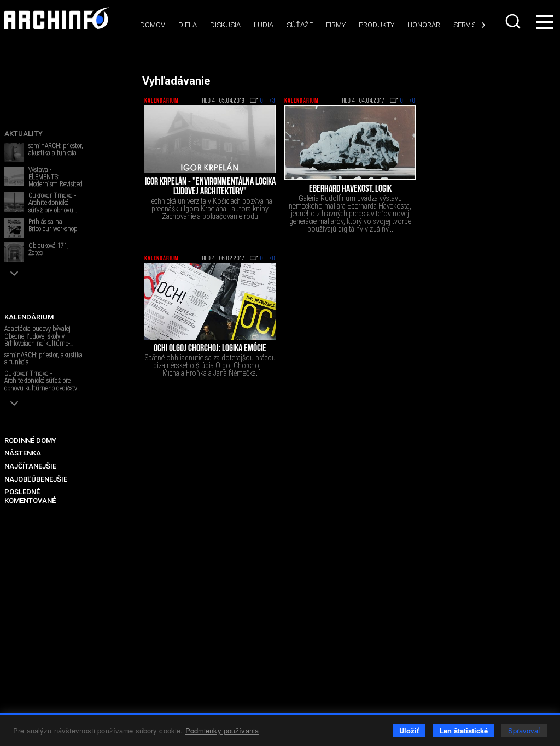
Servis (464, 25)
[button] (14, 273)
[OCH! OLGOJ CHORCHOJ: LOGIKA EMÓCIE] (210, 301)
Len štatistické (463, 730)
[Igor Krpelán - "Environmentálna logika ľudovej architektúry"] (210, 139)
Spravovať (524, 730)
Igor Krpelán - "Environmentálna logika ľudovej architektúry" (210, 187)
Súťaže (300, 25)
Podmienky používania (222, 730)
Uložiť (409, 730)
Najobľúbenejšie (35, 479)
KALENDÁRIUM (29, 317)
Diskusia (225, 25)
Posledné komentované (30, 496)
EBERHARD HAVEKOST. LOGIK (350, 189)
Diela (187, 25)
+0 (412, 101)
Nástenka (22, 453)
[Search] (513, 21)
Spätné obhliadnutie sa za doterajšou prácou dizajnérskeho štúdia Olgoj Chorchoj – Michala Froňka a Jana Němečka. (210, 365)
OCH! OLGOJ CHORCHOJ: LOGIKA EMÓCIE (210, 349)
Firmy (336, 25)
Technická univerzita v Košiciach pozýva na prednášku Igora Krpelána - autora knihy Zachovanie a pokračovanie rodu (210, 208)
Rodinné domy (30, 440)
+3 (272, 101)
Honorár (423, 25)
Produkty (376, 25)
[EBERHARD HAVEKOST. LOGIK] (350, 142)
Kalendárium (161, 101)
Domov (152, 25)
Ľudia (263, 25)
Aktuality (23, 133)
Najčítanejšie (30, 466)
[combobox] (513, 21)
